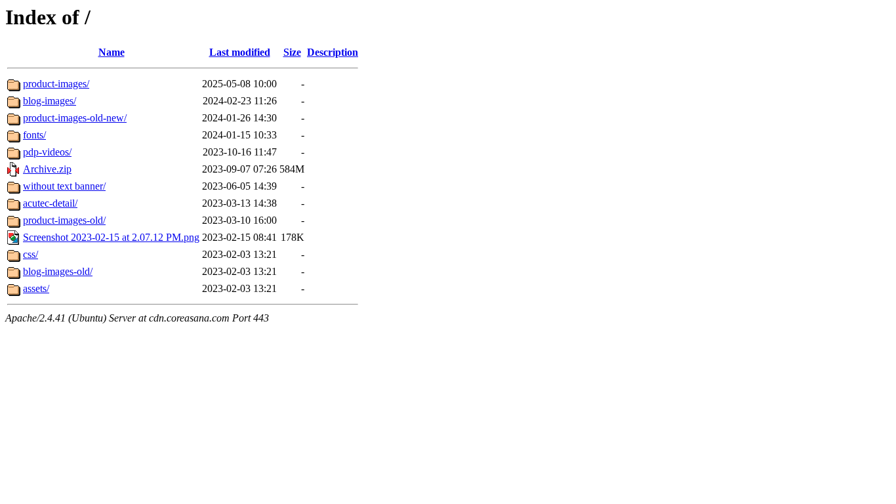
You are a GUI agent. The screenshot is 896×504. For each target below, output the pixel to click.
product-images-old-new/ (75, 117)
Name (111, 52)
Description (332, 52)
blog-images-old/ (57, 271)
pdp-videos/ (47, 152)
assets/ (36, 288)
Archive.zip (47, 169)
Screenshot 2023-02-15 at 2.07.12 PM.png (111, 237)
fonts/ (34, 134)
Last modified (239, 52)
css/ (30, 254)
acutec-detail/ (50, 203)
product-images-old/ (64, 220)
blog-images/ (49, 100)
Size (292, 52)
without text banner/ (64, 186)
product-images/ (56, 83)
